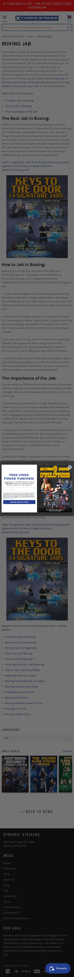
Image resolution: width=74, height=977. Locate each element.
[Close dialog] (70, 467)
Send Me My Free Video (19, 502)
